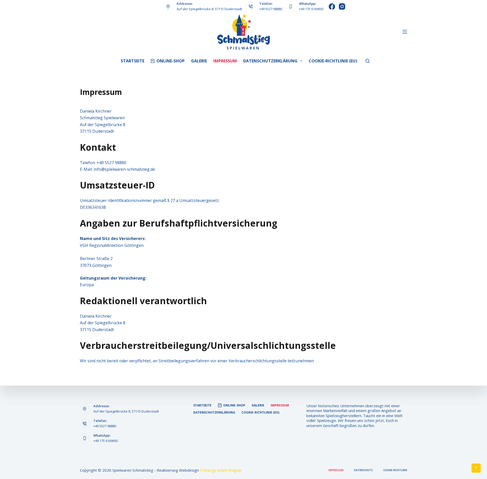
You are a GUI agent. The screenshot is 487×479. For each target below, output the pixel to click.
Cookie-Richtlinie (395, 470)
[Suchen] (368, 61)
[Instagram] (342, 6)
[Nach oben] (476, 468)
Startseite (132, 61)
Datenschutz (363, 470)
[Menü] (405, 31)
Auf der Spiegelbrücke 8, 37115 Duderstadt (209, 9)
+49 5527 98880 (270, 9)
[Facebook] (332, 6)
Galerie (199, 61)
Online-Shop (170, 61)
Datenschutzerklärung (270, 61)
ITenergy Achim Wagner (221, 470)
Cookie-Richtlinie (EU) (333, 61)
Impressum (225, 61)
